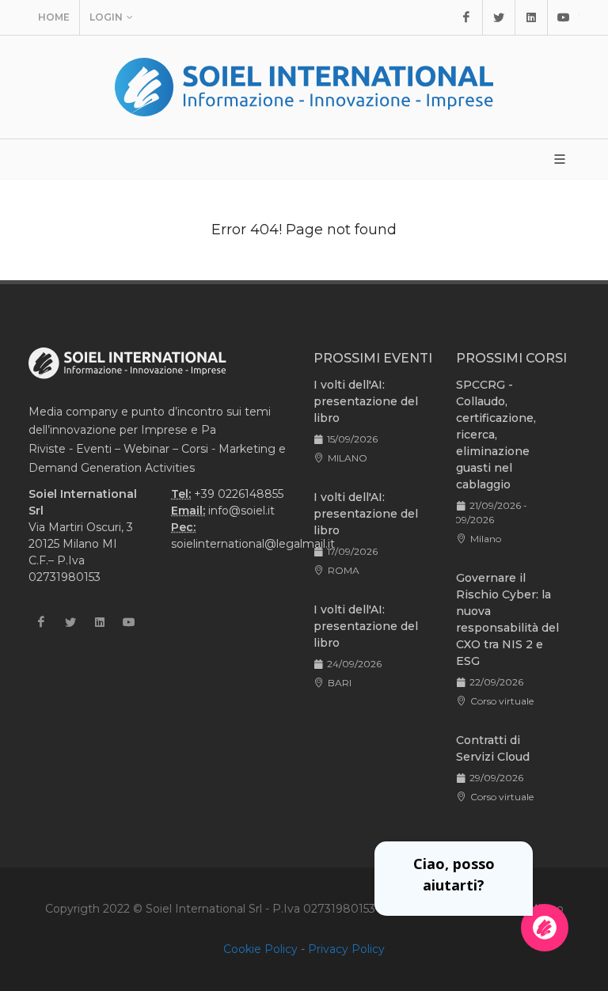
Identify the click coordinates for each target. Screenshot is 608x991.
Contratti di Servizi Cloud (493, 748)
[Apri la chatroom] (544, 927)
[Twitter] (499, 17)
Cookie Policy (260, 949)
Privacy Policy (346, 949)
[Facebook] (466, 17)
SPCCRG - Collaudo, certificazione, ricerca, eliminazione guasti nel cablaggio (496, 435)
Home (54, 17)
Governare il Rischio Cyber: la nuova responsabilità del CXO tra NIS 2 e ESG (507, 619)
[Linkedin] (531, 17)
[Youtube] (564, 17)
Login (106, 17)
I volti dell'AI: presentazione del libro (366, 401)
